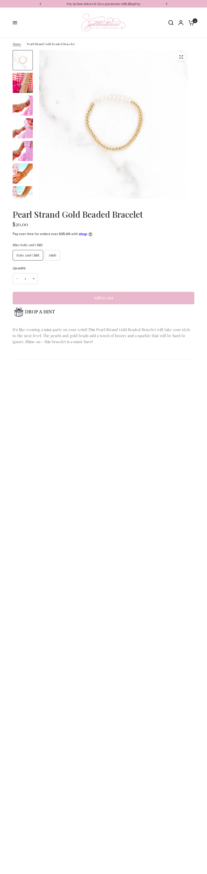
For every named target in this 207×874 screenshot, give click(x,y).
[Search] (171, 23)
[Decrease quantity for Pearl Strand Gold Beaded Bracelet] (17, 278)
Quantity (19, 268)
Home (17, 44)
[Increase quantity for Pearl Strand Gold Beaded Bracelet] (34, 278)
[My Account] (181, 23)
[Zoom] (181, 57)
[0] (190, 23)
